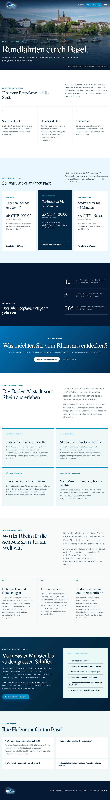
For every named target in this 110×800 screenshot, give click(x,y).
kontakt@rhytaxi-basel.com (99, 790)
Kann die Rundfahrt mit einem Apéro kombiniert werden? (80, 764)
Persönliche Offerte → (15, 246)
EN (81, 5)
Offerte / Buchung (93, 5)
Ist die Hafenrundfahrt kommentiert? (76, 741)
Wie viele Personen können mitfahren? (23, 763)
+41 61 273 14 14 (69, 359)
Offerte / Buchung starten (46, 359)
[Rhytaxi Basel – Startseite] (11, 5)
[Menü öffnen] (105, 5)
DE (78, 5)
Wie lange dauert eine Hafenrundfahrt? (23, 741)
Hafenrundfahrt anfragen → (16, 697)
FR (83, 5)
